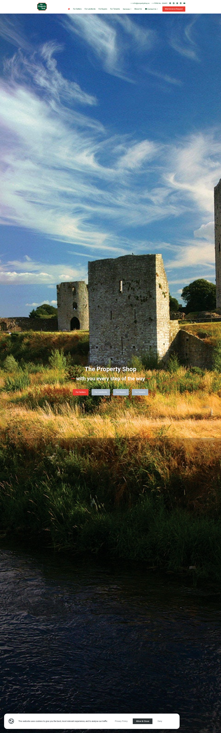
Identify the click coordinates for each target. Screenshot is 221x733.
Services (126, 9)
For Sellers (77, 9)
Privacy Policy (121, 721)
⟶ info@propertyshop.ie (139, 3)
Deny (160, 721)
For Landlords (90, 9)
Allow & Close (142, 721)
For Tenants (115, 9)
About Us (138, 9)
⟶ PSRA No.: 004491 (159, 3)
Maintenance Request (174, 9)
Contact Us (151, 9)
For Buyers (103, 9)
